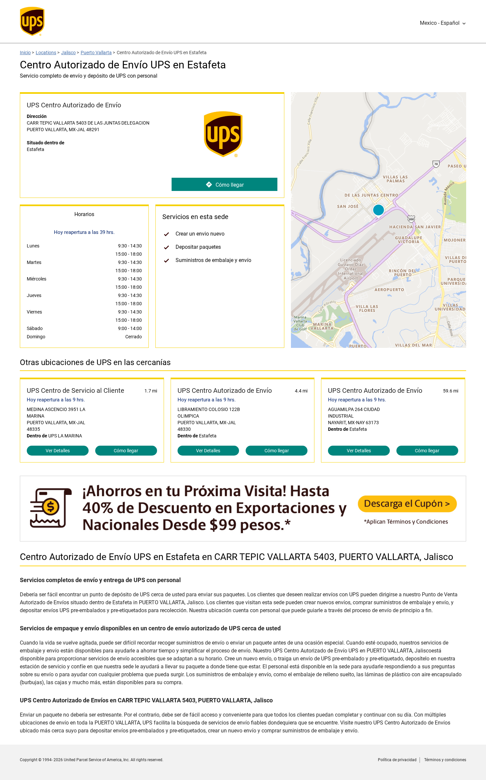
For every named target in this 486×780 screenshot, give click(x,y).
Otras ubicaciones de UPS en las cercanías (95, 362)
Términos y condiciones (445, 760)
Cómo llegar (230, 185)
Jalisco (68, 52)
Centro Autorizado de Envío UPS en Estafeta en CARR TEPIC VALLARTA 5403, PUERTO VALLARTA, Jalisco (236, 556)
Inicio (25, 52)
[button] (443, 23)
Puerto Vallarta (96, 52)
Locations (46, 52)
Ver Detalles (58, 450)
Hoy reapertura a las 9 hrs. (56, 400)
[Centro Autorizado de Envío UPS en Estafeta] (243, 538)
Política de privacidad (397, 760)
